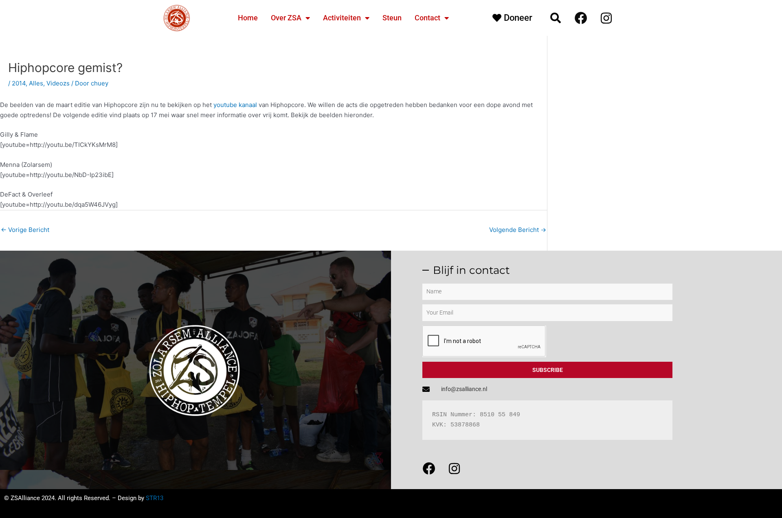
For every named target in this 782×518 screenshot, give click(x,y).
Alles (36, 83)
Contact (427, 17)
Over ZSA (286, 17)
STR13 (154, 498)
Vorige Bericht (25, 230)
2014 (19, 83)
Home (248, 17)
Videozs (58, 83)
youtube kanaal (235, 105)
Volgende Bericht (517, 230)
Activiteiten (342, 17)
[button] (555, 18)
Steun (392, 17)
